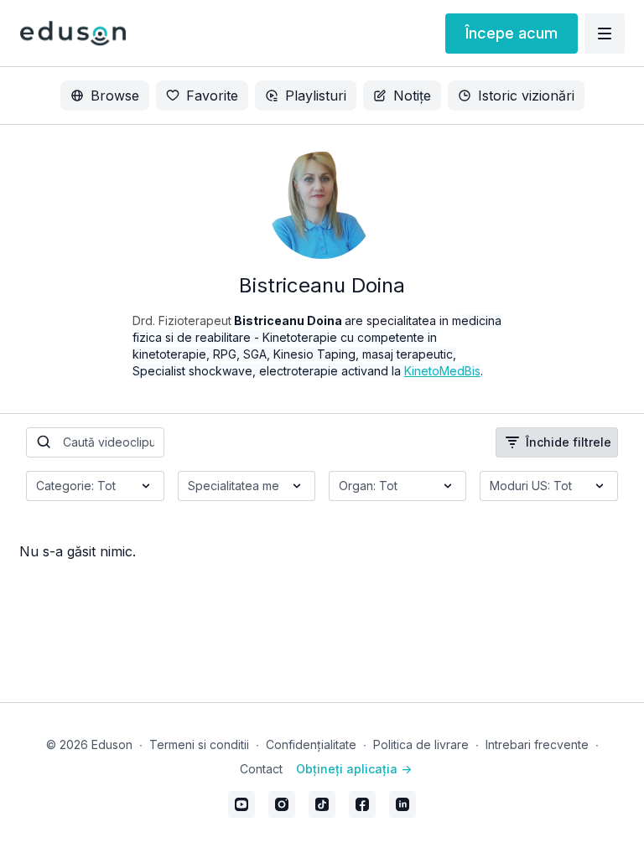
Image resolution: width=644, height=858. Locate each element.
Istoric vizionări (526, 95)
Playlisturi (315, 95)
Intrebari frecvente (537, 744)
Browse (115, 95)
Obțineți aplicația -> (354, 769)
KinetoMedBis (442, 371)
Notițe (412, 95)
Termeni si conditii (199, 744)
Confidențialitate (311, 744)
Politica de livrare (421, 744)
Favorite (212, 95)
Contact (261, 769)
